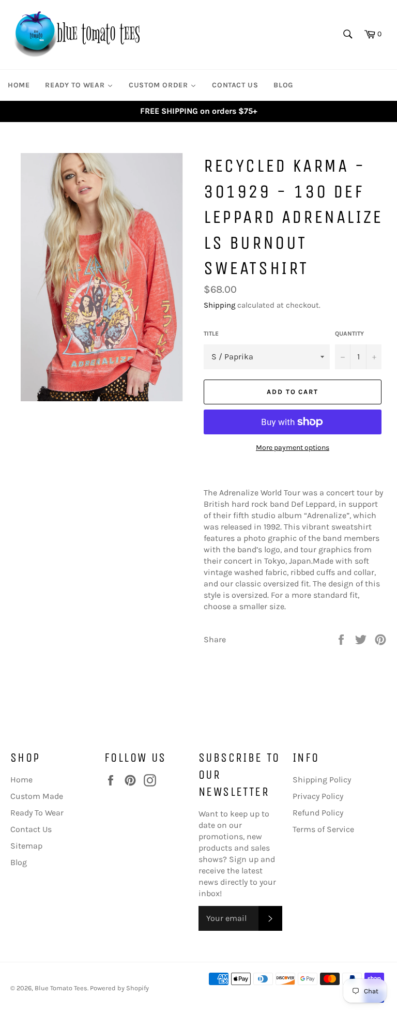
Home (21, 779)
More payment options (292, 447)
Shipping (219, 305)
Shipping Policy (322, 779)
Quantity (349, 333)
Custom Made (36, 796)
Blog (18, 862)
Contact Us (31, 829)
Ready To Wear (37, 813)
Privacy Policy (318, 796)
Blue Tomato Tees (61, 988)
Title (211, 333)
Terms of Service (323, 829)
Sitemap (26, 846)
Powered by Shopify (119, 988)
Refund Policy (318, 813)
